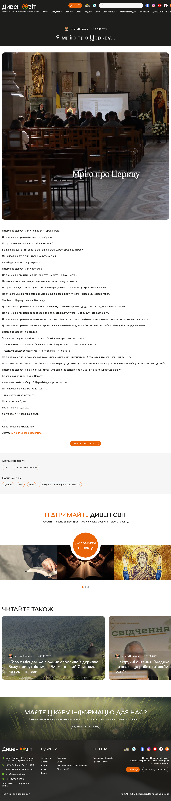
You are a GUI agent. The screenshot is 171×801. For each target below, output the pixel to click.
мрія (31, 484)
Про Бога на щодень (26, 467)
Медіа (87, 12)
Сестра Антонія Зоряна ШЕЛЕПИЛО (60, 484)
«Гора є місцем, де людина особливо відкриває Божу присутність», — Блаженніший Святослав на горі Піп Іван (53, 666)
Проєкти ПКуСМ (100, 762)
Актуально (56, 12)
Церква (8, 484)
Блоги (78, 12)
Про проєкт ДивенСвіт (104, 758)
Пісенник (61, 758)
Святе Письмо (110, 12)
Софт (97, 12)
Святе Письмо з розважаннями (72, 765)
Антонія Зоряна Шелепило (26, 432)
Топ (6, 467)
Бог (21, 484)
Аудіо (43, 769)
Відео (44, 773)
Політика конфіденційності (16, 794)
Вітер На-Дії (63, 769)
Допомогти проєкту (85, 545)
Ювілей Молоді (127, 12)
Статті (68, 12)
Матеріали (144, 12)
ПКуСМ (45, 12)
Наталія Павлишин (79, 29)
